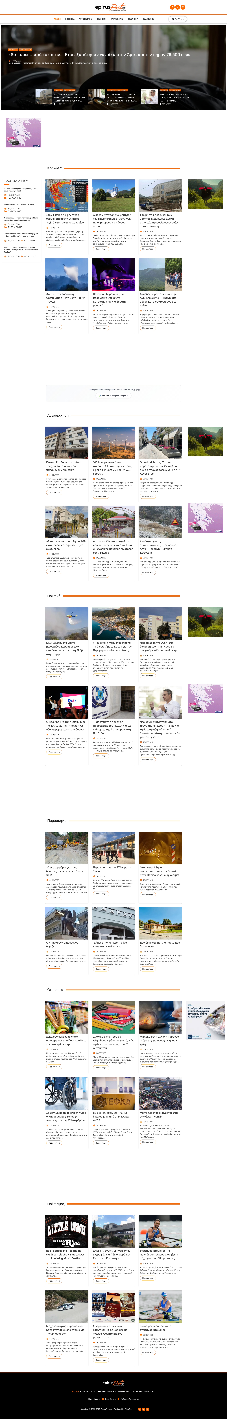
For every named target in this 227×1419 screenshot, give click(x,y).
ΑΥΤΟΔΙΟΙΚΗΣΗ (86, 19)
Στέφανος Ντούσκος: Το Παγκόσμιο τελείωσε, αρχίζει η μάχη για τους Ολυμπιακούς (159, 1254)
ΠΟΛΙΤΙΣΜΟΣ (148, 19)
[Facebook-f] (172, 7)
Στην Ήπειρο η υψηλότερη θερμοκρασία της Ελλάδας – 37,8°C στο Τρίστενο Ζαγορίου (65, 218)
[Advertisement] (81, 138)
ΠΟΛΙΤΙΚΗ (101, 19)
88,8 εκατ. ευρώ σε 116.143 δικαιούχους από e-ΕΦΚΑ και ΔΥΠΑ (111, 1116)
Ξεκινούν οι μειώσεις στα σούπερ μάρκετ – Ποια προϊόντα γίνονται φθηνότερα (66, 1040)
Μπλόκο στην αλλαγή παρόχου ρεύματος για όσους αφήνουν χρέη (159, 1040)
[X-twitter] (177, 7)
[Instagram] (183, 7)
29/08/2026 (16, 63)
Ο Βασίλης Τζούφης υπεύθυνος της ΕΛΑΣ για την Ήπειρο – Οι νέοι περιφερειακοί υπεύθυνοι (65, 725)
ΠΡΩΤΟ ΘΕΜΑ (25, 47)
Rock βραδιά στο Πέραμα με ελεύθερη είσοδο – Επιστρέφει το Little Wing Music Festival (21, 249)
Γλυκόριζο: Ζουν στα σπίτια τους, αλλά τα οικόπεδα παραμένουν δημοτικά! (63, 466)
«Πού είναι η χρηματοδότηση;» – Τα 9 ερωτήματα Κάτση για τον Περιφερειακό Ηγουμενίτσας (113, 646)
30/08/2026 (14, 195)
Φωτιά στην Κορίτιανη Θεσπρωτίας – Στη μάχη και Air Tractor (65, 297)
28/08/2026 (148, 558)
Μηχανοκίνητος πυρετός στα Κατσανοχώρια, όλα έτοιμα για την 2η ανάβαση (65, 1330)
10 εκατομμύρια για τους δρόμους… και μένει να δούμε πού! (65, 871)
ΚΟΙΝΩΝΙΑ (70, 19)
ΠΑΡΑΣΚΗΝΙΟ (117, 19)
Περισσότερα (54, 245)
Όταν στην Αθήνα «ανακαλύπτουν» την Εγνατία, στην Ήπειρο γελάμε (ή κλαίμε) (159, 871)
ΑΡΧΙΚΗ (57, 19)
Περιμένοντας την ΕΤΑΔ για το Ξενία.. (19, 204)
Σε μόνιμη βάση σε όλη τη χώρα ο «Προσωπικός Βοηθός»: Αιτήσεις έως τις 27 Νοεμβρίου (66, 1116)
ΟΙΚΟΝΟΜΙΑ (132, 19)
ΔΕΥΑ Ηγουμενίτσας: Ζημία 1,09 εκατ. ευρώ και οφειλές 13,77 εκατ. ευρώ (66, 545)
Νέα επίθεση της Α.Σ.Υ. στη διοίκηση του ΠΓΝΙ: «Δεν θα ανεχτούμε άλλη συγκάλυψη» (158, 646)
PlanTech (129, 1409)
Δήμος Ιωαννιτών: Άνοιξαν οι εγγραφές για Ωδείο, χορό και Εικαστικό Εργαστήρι (111, 1254)
